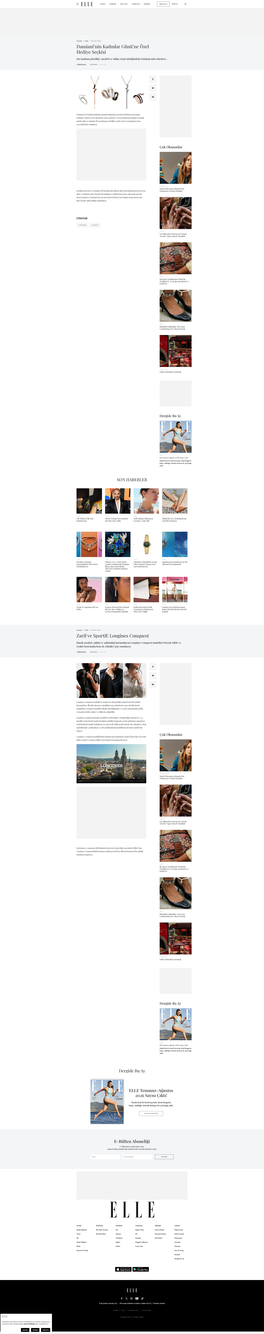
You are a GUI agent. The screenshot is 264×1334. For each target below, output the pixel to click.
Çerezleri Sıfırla (146, 1310)
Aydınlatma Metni (133, 1310)
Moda (86, 41)
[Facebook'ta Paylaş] (153, 79)
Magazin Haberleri (141, 1242)
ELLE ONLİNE (93, 64)
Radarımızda (178, 1230)
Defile (78, 1246)
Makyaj (118, 1234)
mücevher (82, 225)
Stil (78, 1238)
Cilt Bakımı (119, 1238)
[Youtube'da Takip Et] (137, 1298)
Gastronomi (178, 1238)
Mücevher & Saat (96, 41)
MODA (102, 4)
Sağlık (118, 1242)
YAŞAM (177, 1226)
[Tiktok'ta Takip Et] (142, 1298)
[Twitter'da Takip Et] (126, 1298)
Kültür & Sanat (179, 1234)
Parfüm (118, 1246)
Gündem (138, 1238)
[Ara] (185, 4)
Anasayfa (79, 41)
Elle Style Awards (102, 1230)
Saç (117, 1230)
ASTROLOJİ (136, 4)
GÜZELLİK (112, 4)
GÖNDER (164, 1157)
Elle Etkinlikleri (101, 1234)
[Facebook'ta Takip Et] (121, 1298)
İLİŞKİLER (147, 4)
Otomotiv (177, 1246)
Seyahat (177, 1254)
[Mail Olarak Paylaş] (153, 97)
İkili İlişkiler (158, 1238)
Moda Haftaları (82, 1242)
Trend (78, 1234)
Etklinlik (99, 1226)
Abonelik (115, 1310)
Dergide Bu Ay (179, 1259)
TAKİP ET (175, 4)
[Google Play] (140, 1269)
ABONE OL (163, 4)
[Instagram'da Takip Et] (131, 1298)
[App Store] (123, 1269)
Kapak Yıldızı (139, 1230)
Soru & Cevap (179, 1250)
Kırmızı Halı (139, 1246)
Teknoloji (177, 1242)
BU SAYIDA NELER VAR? (151, 1113)
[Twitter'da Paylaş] (153, 88)
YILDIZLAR (138, 1226)
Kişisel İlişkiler (159, 1230)
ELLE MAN (124, 4)
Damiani (95, 225)
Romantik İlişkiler (160, 1234)
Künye (123, 1310)
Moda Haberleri (82, 1230)
